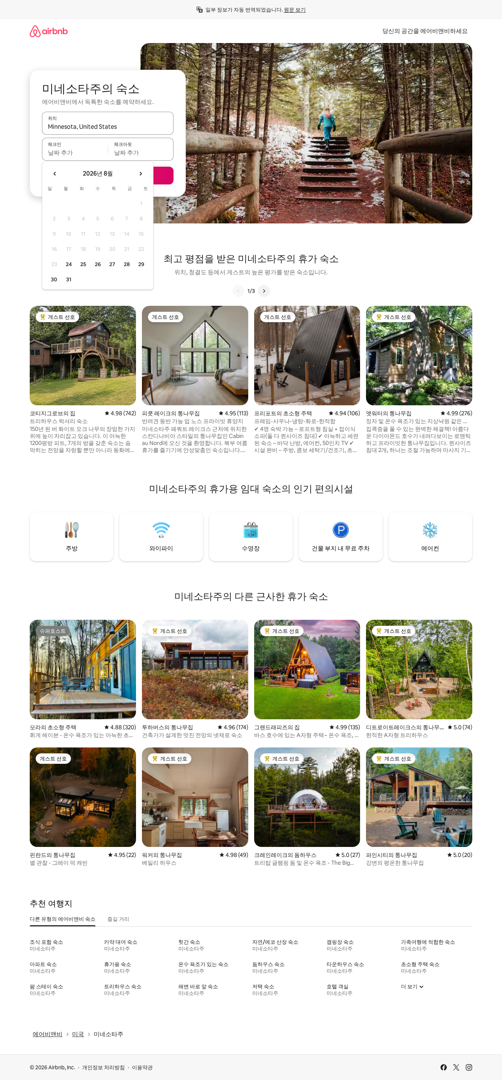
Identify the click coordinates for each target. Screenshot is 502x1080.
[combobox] (108, 126)
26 (98, 264)
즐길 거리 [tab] (118, 919)
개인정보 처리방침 (103, 1067)
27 (112, 264)
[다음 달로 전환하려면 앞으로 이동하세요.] (140, 173)
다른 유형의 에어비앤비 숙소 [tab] (62, 919)
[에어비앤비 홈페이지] (49, 31)
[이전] (238, 291)
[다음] (264, 291)
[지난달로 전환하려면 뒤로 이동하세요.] (55, 173)
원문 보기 (295, 9)
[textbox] (75, 152)
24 (69, 264)
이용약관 (142, 1067)
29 (141, 264)
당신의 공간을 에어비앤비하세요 (425, 31)
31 (68, 279)
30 (54, 279)
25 (83, 264)
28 (127, 264)
